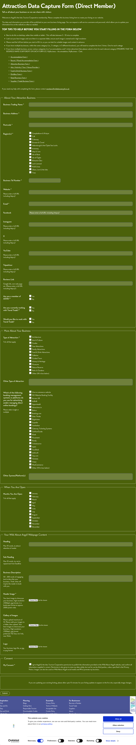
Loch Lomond (37, 163)
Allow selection (118, 725)
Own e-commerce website (41, 392)
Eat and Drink (4, 711)
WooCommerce (37, 465)
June (33, 508)
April (33, 502)
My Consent (9, 665)
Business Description (12, 572)
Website (7, 189)
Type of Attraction (11, 337)
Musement (36, 437)
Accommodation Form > (19, 57)
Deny (118, 731)
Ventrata (35, 459)
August (34, 514)
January (35, 493)
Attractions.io (37, 407)
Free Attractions (37, 346)
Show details (110, 741)
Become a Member (75, 703)
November (35, 524)
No (33, 299)
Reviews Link (8, 279)
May (33, 505)
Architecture (36, 337)
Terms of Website (51, 706)
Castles (34, 343)
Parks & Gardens (38, 370)
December (36, 527)
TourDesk (35, 449)
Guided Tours (37, 358)
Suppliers (72, 708)
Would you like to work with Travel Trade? (15, 320)
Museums (35, 364)
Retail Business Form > (19, 78)
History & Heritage (38, 361)
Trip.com (35, 456)
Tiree (34, 173)
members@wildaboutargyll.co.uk (57, 89)
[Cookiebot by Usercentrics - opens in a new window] (13, 740)
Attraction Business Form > (20, 64)
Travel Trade (73, 706)
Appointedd (36, 404)
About (71, 711)
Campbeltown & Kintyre (40, 133)
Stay (1, 708)
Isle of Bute (36, 154)
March (34, 499)
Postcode (7, 125)
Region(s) (8, 134)
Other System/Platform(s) (14, 475)
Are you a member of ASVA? (12, 297)
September (36, 518)
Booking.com (36, 413)
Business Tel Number (12, 180)
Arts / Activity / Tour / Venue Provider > (25, 67)
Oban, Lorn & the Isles (40, 169)
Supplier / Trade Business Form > (22, 81)
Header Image (9, 594)
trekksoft (35, 453)
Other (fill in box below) (40, 373)
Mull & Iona (36, 166)
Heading (6, 541)
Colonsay (35, 139)
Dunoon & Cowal (38, 142)
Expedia (35, 422)
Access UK (36, 398)
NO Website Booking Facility (42, 395)
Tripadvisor (7, 265)
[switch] (61, 740)
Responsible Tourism (29, 708)
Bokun (34, 410)
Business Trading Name (13, 104)
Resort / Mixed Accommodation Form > (25, 60)
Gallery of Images (10, 615)
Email (6, 204)
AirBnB (34, 401)
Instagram (7, 221)
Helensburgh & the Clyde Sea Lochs (45, 145)
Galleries (35, 355)
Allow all (118, 719)
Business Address (11, 113)
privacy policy (46, 724)
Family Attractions (38, 349)
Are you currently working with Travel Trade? (14, 309)
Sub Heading (8, 557)
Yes (33, 296)
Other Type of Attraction (13, 381)
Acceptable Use (51, 708)
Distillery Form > (16, 74)
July (33, 511)
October (35, 521)
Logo (5, 644)
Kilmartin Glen (37, 160)
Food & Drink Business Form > (21, 71)
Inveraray (35, 148)
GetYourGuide (37, 431)
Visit (1, 703)
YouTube (6, 250)
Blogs (25, 703)
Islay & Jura (36, 151)
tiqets (34, 446)
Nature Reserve (37, 367)
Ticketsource (36, 443)
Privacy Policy (50, 703)
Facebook (7, 212)
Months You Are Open (12, 494)
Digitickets (36, 419)
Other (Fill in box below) (41, 468)
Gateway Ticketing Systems (42, 428)
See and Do (4, 706)
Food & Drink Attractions (41, 352)
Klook (34, 434)
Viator (34, 462)
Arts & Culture (37, 340)
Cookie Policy (50, 711)
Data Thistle (36, 416)
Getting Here (27, 706)
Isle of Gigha (36, 157)
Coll (33, 136)
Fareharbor (36, 425)
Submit (5, 693)
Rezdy (34, 440)
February (35, 496)
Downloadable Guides (30, 711)
